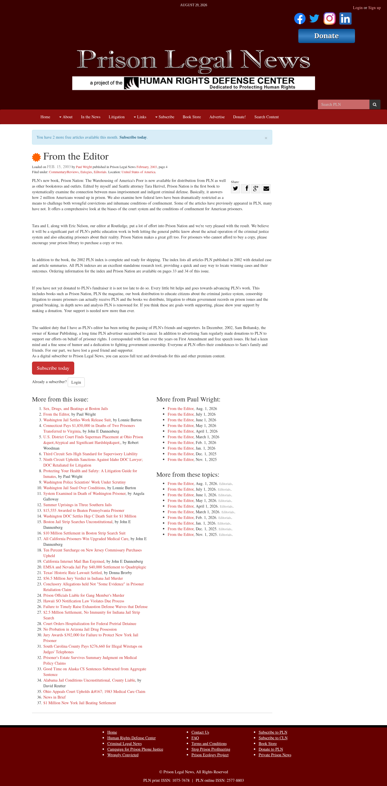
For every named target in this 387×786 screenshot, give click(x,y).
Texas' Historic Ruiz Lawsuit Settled (72, 572)
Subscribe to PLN (273, 732)
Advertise (217, 116)
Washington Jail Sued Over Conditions (74, 487)
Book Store (192, 116)
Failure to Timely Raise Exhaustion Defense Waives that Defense (95, 606)
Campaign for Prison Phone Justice (135, 749)
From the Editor (56, 414)
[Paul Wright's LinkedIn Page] (345, 16)
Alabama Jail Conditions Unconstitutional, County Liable (89, 680)
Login (358, 7)
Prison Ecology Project (210, 754)
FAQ (195, 737)
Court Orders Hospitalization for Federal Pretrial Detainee (89, 623)
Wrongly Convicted (123, 754)
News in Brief (54, 697)
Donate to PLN (271, 749)
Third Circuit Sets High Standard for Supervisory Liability (90, 453)
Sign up (374, 7)
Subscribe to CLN (273, 737)
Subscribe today (133, 137)
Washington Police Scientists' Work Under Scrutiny (84, 482)
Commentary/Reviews (64, 171)
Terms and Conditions (209, 743)
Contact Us (200, 732)
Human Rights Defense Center (131, 737)
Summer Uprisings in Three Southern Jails (77, 504)
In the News (90, 116)
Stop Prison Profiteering (211, 749)
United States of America (138, 171)
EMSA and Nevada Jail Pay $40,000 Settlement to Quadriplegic (94, 567)
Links (141, 116)
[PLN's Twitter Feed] (314, 16)
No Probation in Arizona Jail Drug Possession (80, 629)
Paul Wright (84, 166)
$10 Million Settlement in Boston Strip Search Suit (84, 533)
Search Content (266, 116)
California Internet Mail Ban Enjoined (73, 561)
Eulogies (86, 171)
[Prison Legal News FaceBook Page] (300, 16)
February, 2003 (147, 166)
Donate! (239, 116)
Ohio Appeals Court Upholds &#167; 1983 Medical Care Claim (94, 691)
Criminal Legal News (124, 743)
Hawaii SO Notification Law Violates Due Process (83, 601)
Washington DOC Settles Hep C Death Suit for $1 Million (89, 516)
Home (45, 116)
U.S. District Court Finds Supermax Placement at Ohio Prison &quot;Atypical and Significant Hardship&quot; (93, 439)
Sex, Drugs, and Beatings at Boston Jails (75, 408)
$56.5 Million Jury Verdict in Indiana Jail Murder (83, 578)
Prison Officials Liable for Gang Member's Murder (83, 595)
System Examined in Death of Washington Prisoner (84, 493)
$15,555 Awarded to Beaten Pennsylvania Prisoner (83, 510)
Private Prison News (275, 754)
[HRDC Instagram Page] (329, 16)
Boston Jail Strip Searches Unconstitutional (77, 521)
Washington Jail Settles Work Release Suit (77, 419)
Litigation (117, 116)
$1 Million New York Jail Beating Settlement (79, 702)
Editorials (100, 171)
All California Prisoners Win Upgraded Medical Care (85, 538)
